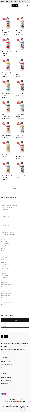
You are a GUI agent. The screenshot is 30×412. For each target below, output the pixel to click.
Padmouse (3, 259)
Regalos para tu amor (6, 297)
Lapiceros (4, 273)
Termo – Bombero (6, 135)
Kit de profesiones (6, 243)
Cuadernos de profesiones (8, 232)
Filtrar (15, 320)
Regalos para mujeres (6, 293)
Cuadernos (3, 227)
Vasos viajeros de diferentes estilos (10, 306)
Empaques (3, 237)
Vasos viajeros (4, 304)
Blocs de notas (5, 264)
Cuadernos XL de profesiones (8, 234)
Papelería (3, 262)
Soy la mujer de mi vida (7, 225)
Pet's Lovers (5, 223)
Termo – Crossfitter (21, 175)
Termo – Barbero (20, 93)
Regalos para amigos (6, 284)
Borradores (4, 266)
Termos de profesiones (7, 302)
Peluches (3, 280)
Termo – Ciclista (6, 154)
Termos (3, 299)
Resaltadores (5, 277)
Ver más (15, 188)
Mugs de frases (5, 252)
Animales (4, 214)
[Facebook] (2, 394)
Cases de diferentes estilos (8, 207)
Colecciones (4, 212)
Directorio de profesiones (6, 377)
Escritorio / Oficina (6, 271)
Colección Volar (5, 216)
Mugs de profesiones (6, 254)
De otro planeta (5, 218)
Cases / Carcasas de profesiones (9, 205)
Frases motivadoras (6, 220)
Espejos (3, 239)
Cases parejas (5, 209)
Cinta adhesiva (5, 268)
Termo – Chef (19, 135)
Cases (2, 203)
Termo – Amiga (20, 51)
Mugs (2, 250)
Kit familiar (4, 245)
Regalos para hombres (6, 286)
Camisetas (3, 200)
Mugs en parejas (5, 257)
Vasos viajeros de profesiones (8, 309)
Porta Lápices (5, 275)
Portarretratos (4, 282)
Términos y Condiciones (6, 364)
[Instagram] (5, 394)
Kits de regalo (4, 241)
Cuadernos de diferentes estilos (9, 230)
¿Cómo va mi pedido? (6, 367)
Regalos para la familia (6, 288)
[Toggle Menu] (2, 6)
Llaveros (3, 248)
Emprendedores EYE (6, 383)
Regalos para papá (5, 295)
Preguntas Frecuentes (6, 361)
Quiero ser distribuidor (6, 380)
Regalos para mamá (5, 291)
